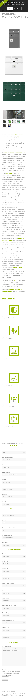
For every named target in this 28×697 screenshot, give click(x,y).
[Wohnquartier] (9, 126)
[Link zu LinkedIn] (20, 693)
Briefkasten (5, 576)
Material (4, 553)
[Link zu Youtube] (22, 693)
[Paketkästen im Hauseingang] (14, 114)
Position (4, 464)
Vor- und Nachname (7, 457)
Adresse (4, 494)
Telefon (4, 479)
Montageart (5, 568)
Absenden (5, 679)
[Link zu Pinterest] (18, 693)
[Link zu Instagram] (25, 693)
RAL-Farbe (5, 561)
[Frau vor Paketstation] (9, 122)
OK (9, 8)
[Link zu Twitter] (16, 693)
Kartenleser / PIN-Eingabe (9, 605)
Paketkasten (5, 598)
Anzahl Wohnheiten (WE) (8, 527)
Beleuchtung (5, 590)
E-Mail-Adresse (6, 472)
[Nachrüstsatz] (14, 122)
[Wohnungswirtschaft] (18, 122)
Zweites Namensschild (8, 583)
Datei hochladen (6, 669)
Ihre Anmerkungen (7, 646)
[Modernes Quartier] (23, 122)
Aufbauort (5, 542)
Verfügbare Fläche (7, 535)
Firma (3, 487)
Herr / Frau (5, 450)
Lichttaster (5, 635)
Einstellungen (17, 8)
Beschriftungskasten (7, 612)
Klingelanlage (5, 627)
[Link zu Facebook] (13, 693)
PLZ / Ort (4, 501)
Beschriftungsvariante (8, 620)
